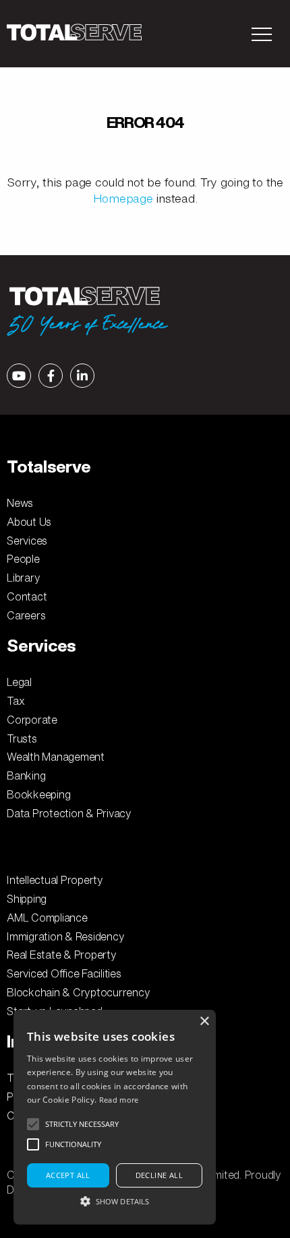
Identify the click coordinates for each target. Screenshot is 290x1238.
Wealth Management (56, 756)
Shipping (27, 898)
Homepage (123, 198)
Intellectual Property (55, 879)
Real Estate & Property (62, 954)
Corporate (32, 719)
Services (27, 540)
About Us (29, 521)
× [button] (204, 1022)
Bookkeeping (38, 794)
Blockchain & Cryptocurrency (78, 992)
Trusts (22, 738)
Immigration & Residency (65, 936)
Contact (27, 596)
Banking (26, 775)
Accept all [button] (68, 1175)
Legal (19, 682)
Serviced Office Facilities (64, 973)
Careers (26, 615)
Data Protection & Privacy (69, 813)
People (23, 558)
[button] (114, 1201)
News (20, 502)
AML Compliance (47, 917)
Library (23, 577)
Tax (15, 700)
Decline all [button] (159, 1175)
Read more (119, 1100)
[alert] (114, 1117)
